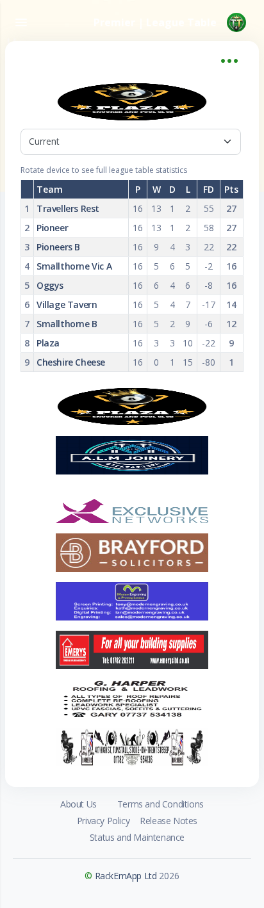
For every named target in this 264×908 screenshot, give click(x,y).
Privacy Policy (103, 821)
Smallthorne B (67, 324)
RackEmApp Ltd (126, 876)
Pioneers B (58, 247)
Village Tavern (67, 304)
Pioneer (52, 228)
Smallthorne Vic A (74, 266)
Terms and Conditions (160, 804)
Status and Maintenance (137, 837)
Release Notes (168, 821)
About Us (78, 804)
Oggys (50, 285)
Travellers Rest (68, 208)
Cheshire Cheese (71, 362)
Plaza (48, 343)
